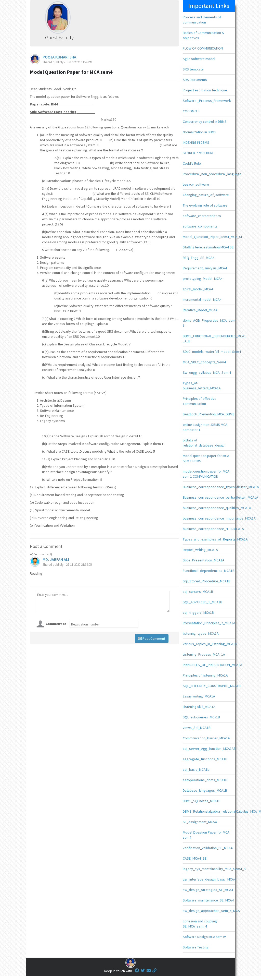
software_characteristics (202, 215)
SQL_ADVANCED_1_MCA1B (202, 602)
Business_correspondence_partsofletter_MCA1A (220, 497)
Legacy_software (196, 184)
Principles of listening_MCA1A (205, 675)
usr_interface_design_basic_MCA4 (209, 879)
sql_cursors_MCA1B (198, 591)
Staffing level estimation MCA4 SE (208, 247)
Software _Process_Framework (207, 100)
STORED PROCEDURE (198, 153)
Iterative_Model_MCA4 (200, 310)
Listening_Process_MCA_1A (204, 654)
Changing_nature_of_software (206, 194)
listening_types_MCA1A (201, 633)
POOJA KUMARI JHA (59, 56)
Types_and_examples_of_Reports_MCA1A (215, 539)
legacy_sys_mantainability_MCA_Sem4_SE (215, 868)
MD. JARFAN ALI (56, 559)
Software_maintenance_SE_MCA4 (208, 900)
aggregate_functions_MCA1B (205, 759)
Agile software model (199, 58)
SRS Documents (195, 79)
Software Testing (195, 947)
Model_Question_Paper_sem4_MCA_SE (213, 236)
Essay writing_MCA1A (199, 696)
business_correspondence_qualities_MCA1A (217, 507)
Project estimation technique (205, 90)
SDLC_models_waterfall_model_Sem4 (212, 351)
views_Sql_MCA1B (197, 727)
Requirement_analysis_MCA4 (205, 268)
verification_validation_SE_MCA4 (207, 848)
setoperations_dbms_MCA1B (205, 780)
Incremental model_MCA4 (202, 299)
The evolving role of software (205, 205)
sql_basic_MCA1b (196, 769)
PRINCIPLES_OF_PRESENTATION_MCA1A (212, 664)
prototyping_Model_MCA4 (203, 278)
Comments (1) (42, 554)
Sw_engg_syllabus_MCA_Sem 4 (207, 372)
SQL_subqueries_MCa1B (201, 717)
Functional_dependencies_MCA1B (208, 570)
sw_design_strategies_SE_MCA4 (208, 889)
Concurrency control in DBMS (205, 121)
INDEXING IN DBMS (196, 142)
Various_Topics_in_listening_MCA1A (210, 644)
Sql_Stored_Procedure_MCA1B (206, 581)
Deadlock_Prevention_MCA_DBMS (208, 414)
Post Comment (153, 638)
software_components (200, 226)
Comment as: (57, 623)
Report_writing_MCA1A (200, 549)
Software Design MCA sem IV (204, 936)
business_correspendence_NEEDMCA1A (213, 528)
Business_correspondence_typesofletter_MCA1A (221, 487)
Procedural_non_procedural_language (212, 174)
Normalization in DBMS (199, 132)
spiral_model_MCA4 (198, 289)
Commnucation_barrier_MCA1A (206, 738)
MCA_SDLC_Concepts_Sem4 (204, 362)
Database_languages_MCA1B (205, 790)
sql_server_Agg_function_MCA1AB (209, 748)
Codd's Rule (192, 163)
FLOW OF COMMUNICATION (203, 48)
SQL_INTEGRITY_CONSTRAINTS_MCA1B (212, 685)
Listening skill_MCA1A (199, 706)
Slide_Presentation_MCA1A (203, 560)
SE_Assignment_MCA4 (200, 822)
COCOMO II (191, 111)
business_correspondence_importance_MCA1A (219, 518)
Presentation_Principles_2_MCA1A (209, 623)
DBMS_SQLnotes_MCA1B (201, 801)
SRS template (193, 69)
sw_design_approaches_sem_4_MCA (211, 910)
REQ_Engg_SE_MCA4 (198, 257)
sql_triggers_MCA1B (198, 612)
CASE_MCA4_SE (194, 858)
